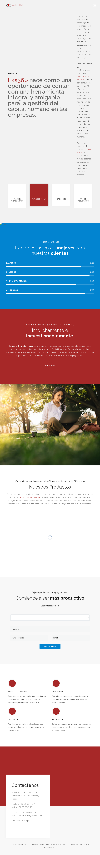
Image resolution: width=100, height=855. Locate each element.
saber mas (50, 365)
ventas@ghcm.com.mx (32, 815)
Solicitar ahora (50, 646)
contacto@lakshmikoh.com (31, 812)
